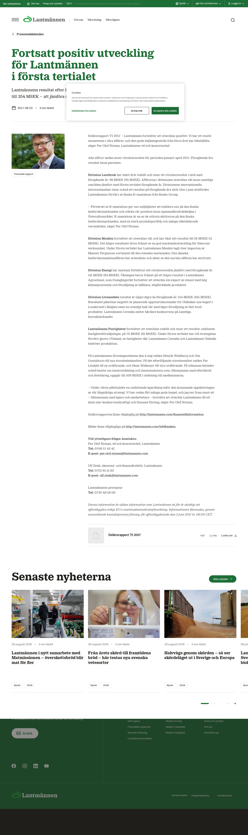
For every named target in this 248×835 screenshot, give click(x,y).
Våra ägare (113, 19)
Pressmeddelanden (30, 34)
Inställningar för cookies (84, 110)
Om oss (35, 3)
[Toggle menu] (15, 19)
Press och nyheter (53, 3)
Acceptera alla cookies (165, 111)
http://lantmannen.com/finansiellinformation (172, 414)
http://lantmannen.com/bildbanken (150, 426)
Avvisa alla (136, 111)
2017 (69, 3)
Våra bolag (94, 19)
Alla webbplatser (12, 3)
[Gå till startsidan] (44, 18)
